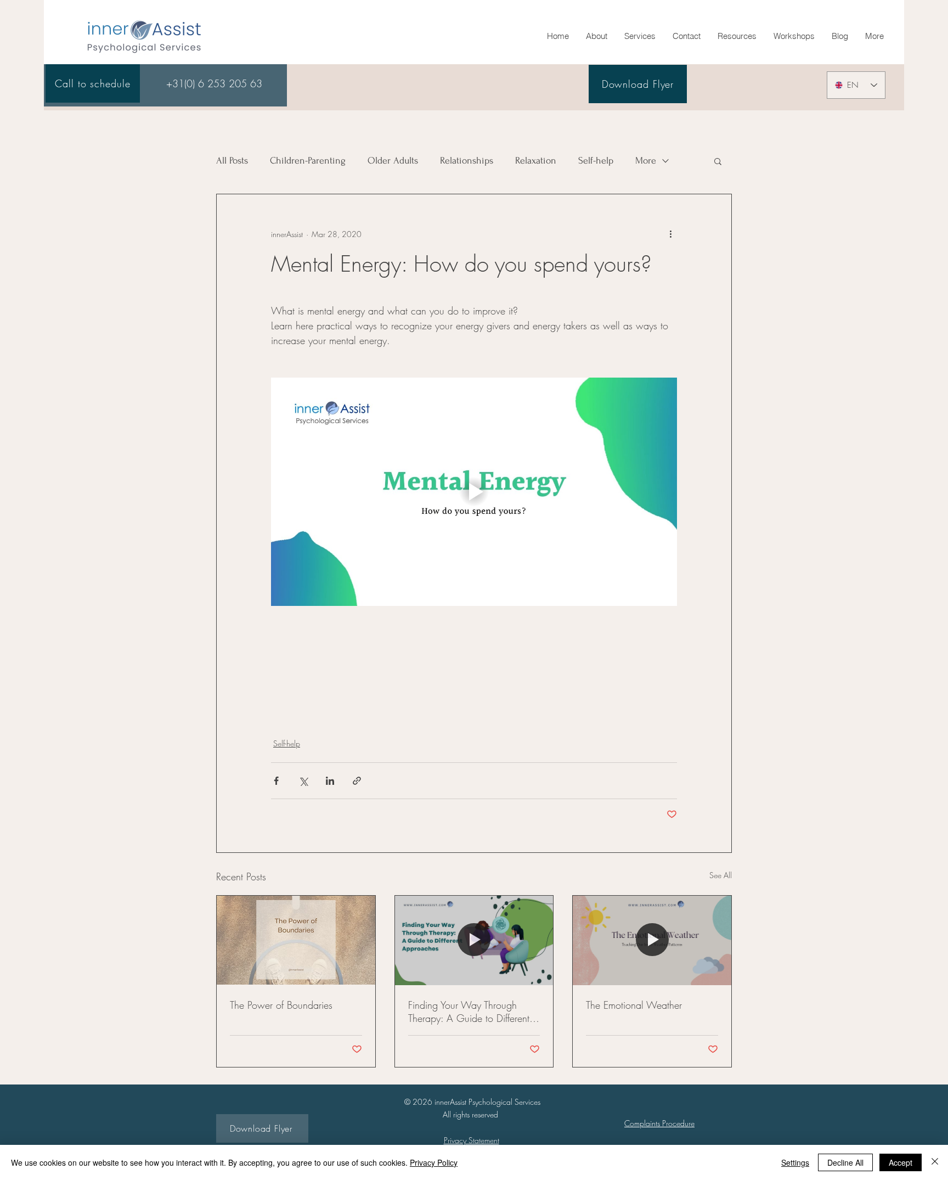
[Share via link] (357, 781)
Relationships (466, 160)
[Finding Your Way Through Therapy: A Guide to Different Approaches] (474, 940)
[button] (737, 36)
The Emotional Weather (634, 1005)
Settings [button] (795, 1162)
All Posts (232, 160)
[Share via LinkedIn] (330, 781)
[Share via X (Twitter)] (303, 781)
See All (720, 875)
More (645, 160)
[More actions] (670, 233)
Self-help (595, 160)
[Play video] (474, 492)
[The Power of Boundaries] (296, 940)
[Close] (934, 1162)
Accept (900, 1162)
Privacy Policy (434, 1162)
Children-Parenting (308, 160)
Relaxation (535, 160)
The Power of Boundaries (281, 1005)
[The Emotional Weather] (652, 940)
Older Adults (393, 160)
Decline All (845, 1162)
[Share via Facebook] (276, 781)
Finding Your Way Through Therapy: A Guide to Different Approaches (468, 1011)
